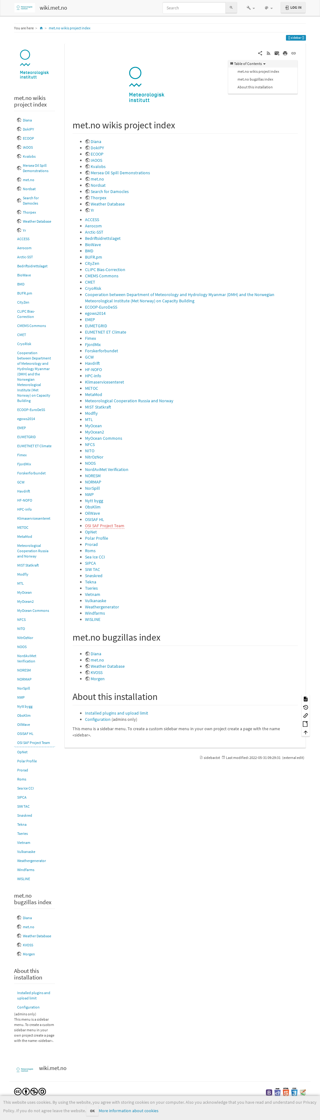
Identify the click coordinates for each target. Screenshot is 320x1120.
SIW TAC (23, 806)
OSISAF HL (25, 733)
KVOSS (28, 945)
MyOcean (24, 592)
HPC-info (24, 509)
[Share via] (260, 53)
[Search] (231, 7)
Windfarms (25, 869)
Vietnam (23, 842)
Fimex (22, 455)
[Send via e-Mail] (277, 53)
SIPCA (22, 797)
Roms (21, 779)
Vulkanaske (26, 851)
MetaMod (24, 536)
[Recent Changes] (268, 53)
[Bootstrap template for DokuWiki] (269, 1092)
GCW (20, 482)
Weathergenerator (31, 860)
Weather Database (37, 221)
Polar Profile (27, 761)
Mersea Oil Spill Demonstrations (35, 168)
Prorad (22, 770)
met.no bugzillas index (255, 79)
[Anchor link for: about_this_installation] (162, 696)
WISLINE (23, 878)
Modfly (22, 574)
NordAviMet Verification (26, 658)
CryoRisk (24, 343)
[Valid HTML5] (286, 1092)
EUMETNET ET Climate (34, 446)
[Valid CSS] (294, 1092)
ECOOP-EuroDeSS (31, 409)
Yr (24, 230)
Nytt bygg (24, 706)
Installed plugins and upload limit (33, 995)
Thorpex (29, 212)
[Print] (285, 53)
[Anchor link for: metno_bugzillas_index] (165, 636)
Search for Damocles (31, 201)
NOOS (22, 646)
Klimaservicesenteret (33, 518)
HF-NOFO (24, 500)
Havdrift (23, 491)
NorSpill (23, 688)
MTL (20, 583)
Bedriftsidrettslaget (32, 266)
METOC (22, 527)
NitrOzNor (25, 637)
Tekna (22, 824)
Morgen (29, 954)
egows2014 (26, 418)
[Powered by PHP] (277, 1092)
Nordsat (29, 188)
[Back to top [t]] (306, 732)
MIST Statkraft (28, 565)
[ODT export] (306, 723)
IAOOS (28, 147)
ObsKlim (24, 715)
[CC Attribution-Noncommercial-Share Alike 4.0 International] (30, 1091)
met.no (28, 179)
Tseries (22, 833)
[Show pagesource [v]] (306, 698)
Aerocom (24, 247)
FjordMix (24, 464)
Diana (27, 120)
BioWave (24, 275)
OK (92, 1110)
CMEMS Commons (31, 325)
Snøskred (24, 815)
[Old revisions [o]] (306, 707)
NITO (21, 628)
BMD (20, 284)
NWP (21, 697)
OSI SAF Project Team (33, 742)
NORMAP (24, 679)
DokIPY (28, 129)
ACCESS (23, 238)
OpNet (22, 752)
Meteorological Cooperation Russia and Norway (32, 550)
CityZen (23, 302)
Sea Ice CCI (25, 788)
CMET (21, 334)
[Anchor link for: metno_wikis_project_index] (179, 124)
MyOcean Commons (33, 610)
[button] (251, 8)
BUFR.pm (24, 293)
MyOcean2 (25, 601)
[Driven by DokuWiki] (303, 1092)
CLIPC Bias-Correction (26, 314)
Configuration (28, 1007)
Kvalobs (29, 156)
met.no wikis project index (69, 28)
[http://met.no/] (34, 64)
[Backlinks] (306, 715)
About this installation (255, 87)
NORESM (24, 670)
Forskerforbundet (31, 473)
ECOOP (28, 138)
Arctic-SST (25, 257)
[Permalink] (293, 53)
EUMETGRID (26, 436)
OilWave (23, 724)
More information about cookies (128, 1110)
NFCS (21, 619)
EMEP (21, 427)
